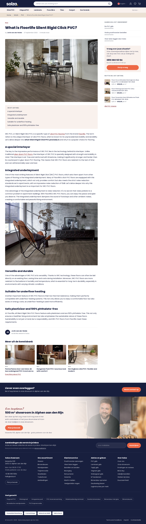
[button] (139, 3)
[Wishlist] (135, 3)
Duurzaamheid (123, 480)
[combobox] (73, 3)
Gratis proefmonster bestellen (116, 34)
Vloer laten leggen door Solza (115, 40)
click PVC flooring (57, 134)
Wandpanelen (43, 467)
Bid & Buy (121, 471)
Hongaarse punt (37, 499)
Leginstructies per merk (99, 486)
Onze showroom (124, 464)
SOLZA (16, 15)
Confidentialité (136, 520)
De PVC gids (109, 27)
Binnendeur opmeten (99, 480)
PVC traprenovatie (35, 503)
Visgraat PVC (11, 499)
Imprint (126, 520)
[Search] (109, 3)
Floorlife (82, 134)
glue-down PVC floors (23, 154)
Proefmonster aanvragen (73, 461)
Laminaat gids (96, 464)
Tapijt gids (95, 467)
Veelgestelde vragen (72, 483)
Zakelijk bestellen (124, 474)
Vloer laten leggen (71, 464)
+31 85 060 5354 (11, 474)
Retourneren (69, 474)
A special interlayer (14, 111)
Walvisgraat (23, 499)
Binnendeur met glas (111, 499)
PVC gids (94, 461)
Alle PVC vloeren (110, 106)
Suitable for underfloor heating (19, 122)
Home (9, 15)
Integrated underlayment (17, 115)
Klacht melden (69, 480)
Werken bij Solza (124, 477)
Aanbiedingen (43, 480)
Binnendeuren (43, 464)
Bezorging (68, 471)
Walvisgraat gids (97, 474)
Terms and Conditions (114, 520)
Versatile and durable (15, 118)
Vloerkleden (42, 474)
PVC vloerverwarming (54, 499)
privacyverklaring (40, 448)
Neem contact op (131, 389)
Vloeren (40, 461)
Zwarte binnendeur (94, 499)
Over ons (121, 461)
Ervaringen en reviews (126, 467)
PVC (22, 15)
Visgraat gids (95, 471)
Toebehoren (42, 477)
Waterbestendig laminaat (74, 499)
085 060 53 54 (114, 60)
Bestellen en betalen (72, 467)
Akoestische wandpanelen (16, 503)
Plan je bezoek (14, 428)
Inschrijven (134, 445)
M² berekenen (96, 477)
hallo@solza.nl (10, 476)
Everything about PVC (13, 374)
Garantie (67, 477)
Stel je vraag (123, 67)
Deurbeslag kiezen (98, 483)
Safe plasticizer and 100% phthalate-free (23, 125)
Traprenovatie (43, 471)
